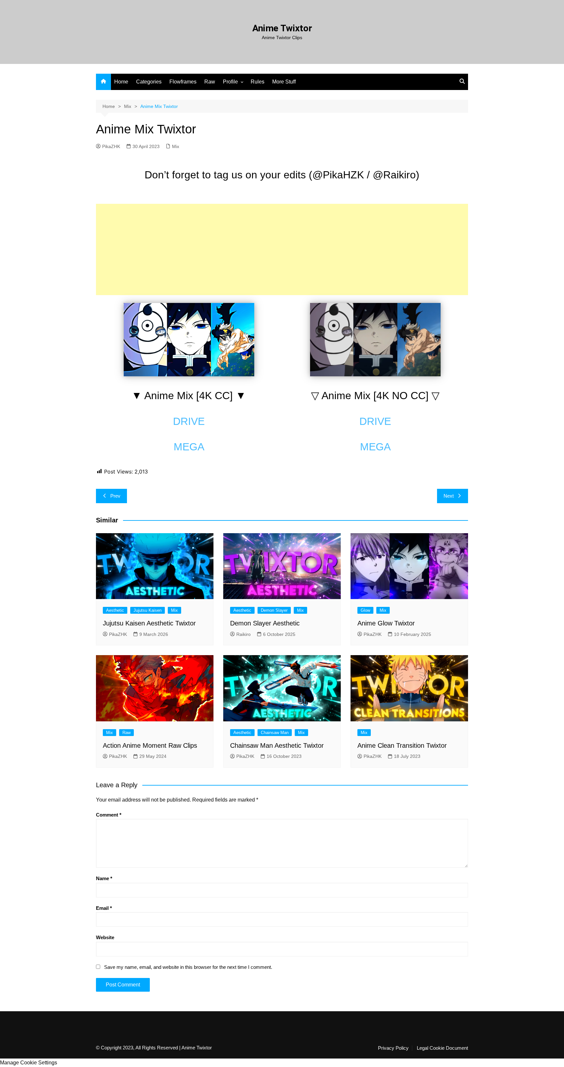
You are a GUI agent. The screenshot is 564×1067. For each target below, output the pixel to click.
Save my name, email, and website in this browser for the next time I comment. (188, 967)
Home (121, 81)
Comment (108, 815)
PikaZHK (111, 146)
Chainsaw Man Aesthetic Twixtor (277, 745)
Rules (257, 81)
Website (105, 937)
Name (104, 878)
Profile (230, 81)
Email (104, 908)
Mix (175, 146)
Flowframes (182, 81)
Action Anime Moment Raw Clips (150, 745)
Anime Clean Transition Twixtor (402, 745)
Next (449, 496)
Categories (149, 81)
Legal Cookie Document (442, 1048)
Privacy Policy (393, 1048)
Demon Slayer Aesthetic (265, 623)
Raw (209, 81)
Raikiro (243, 634)
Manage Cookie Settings (28, 1062)
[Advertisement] (282, 249)
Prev (115, 496)
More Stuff (284, 81)
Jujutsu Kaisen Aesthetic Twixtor (149, 623)
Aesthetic (115, 610)
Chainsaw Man (275, 732)
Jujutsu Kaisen (147, 610)
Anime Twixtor (282, 28)
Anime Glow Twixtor (386, 623)
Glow (365, 610)
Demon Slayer (274, 610)
